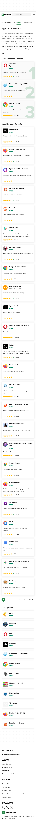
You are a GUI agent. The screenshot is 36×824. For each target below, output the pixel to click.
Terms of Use (6, 787)
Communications (27, 22)
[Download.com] (6, 15)
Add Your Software (7, 767)
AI (14, 22)
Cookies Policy (6, 790)
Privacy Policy (6, 784)
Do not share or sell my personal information (15, 794)
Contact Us (5, 771)
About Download (7, 764)
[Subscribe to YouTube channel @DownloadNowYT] (11, 807)
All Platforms (6, 22)
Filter (3, 54)
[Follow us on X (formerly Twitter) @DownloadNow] (7, 807)
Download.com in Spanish (10, 774)
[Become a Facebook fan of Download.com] (3, 807)
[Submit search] (13, 14)
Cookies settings (7, 797)
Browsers (19, 22)
